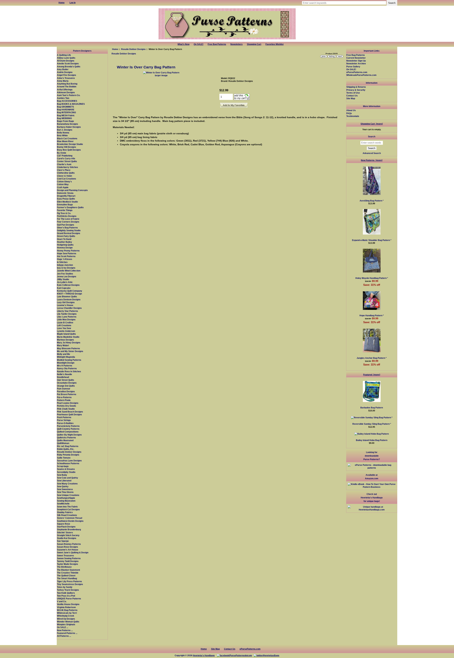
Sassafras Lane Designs (69, 460)
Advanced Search (372, 153)
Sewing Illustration (66, 501)
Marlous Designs (65, 340)
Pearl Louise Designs (67, 403)
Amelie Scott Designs (68, 63)
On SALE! (198, 44)
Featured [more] (371, 374)
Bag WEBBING (64, 118)
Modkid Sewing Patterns (69, 360)
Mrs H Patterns (64, 365)
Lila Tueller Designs (67, 314)
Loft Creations (64, 325)
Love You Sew (64, 328)
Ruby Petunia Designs (68, 455)
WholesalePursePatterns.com (361, 75)
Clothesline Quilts (66, 173)
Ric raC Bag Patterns (67, 446)
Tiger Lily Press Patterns (69, 581)
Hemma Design (65, 247)
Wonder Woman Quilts (68, 621)
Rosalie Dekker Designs (133, 49)
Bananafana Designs (67, 124)
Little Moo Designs (66, 319)
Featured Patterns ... (67, 633)
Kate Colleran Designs (68, 285)
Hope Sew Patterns (66, 253)
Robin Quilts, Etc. (65, 449)
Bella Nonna (63, 132)
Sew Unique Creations (68, 495)
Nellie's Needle (64, 374)
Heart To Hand (64, 239)
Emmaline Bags (65, 204)
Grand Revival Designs (68, 233)
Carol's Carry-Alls (66, 158)
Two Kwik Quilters (66, 593)
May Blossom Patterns (68, 348)
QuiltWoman (63, 443)
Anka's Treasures (66, 78)
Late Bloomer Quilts (67, 296)
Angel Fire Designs (66, 75)
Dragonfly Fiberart (66, 196)
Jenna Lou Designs (66, 276)
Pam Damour (63, 388)
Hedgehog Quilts (65, 245)
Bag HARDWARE (65, 109)
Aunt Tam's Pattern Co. (68, 95)
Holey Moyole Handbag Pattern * (371, 278)
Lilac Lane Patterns (66, 317)
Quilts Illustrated (65, 440)
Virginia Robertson (66, 607)
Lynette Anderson (66, 331)
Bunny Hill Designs (66, 147)
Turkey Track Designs (68, 590)
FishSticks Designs (66, 216)
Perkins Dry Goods (66, 406)
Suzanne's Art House (67, 550)
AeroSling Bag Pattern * (372, 200)
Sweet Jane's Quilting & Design (72, 552)
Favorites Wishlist (274, 44)
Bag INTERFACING (66, 112)
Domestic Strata (65, 193)
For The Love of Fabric (68, 219)
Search (371, 136)
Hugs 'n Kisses (64, 259)
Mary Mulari (63, 345)
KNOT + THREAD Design (69, 294)
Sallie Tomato (63, 458)
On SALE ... (62, 627)
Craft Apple (62, 187)
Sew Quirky (62, 486)
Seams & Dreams (66, 469)
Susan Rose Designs (67, 547)
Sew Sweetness (65, 489)
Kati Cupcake (64, 288)
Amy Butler (62, 69)
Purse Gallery (353, 66)
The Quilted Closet (66, 575)
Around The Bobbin (66, 86)
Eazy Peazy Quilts (66, 199)
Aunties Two (63, 98)
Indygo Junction (65, 265)
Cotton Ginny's (64, 181)
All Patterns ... (64, 636)
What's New (183, 44)
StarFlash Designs (66, 526)
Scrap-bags (63, 466)
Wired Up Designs (66, 619)
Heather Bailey (64, 242)
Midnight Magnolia (66, 357)
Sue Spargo (63, 541)
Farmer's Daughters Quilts (70, 207)
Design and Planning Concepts (72, 190)
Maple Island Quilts (66, 334)
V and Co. (62, 601)
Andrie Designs (65, 72)
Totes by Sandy (64, 587)
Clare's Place (63, 170)
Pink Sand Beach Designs (70, 411)
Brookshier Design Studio (70, 144)
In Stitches (62, 262)
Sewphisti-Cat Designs (68, 509)
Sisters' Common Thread (69, 518)
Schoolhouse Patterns (68, 463)
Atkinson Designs (66, 92)
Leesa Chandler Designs (69, 308)
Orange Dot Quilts (66, 386)
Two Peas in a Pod (66, 596)
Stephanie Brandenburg (69, 529)
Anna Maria (62, 81)
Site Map (350, 98)
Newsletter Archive (356, 63)
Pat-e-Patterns (64, 397)
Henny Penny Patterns (68, 250)
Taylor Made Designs (67, 564)
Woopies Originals (66, 624)
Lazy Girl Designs (66, 302)
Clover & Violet (64, 176)
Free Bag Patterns (217, 44)
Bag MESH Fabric (66, 115)
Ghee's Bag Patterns (67, 227)
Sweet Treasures (65, 555)
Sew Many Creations (67, 483)
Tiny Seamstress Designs (70, 584)
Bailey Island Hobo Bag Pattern (371, 440)
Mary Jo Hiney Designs (68, 342)
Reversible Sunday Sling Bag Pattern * (371, 424)
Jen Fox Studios (65, 273)
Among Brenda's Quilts (68, 66)
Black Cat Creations (67, 138)
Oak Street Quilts (65, 380)
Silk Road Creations (67, 515)
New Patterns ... (65, 630)
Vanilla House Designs (68, 604)
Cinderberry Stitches (67, 167)
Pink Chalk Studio (66, 409)
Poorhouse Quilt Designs (69, 414)
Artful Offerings (65, 89)
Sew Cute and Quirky (67, 478)
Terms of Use (353, 93)
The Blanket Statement (68, 570)
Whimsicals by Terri (67, 613)
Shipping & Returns (356, 87)
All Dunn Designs (65, 61)
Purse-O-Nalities (65, 423)
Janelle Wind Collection (68, 270)
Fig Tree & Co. (64, 213)
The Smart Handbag (67, 578)
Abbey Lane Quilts (66, 58)
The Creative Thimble (67, 573)
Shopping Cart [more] (372, 124)
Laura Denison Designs (69, 299)
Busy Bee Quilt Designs (69, 150)
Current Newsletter (356, 58)
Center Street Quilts (67, 161)
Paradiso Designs (66, 391)
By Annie (61, 153)
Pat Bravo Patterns (66, 394)
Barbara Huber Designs (69, 127)
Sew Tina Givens (65, 492)
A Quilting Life (64, 55)
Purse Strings (64, 420)
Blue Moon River (65, 141)
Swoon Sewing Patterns (69, 558)
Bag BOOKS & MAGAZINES (71, 104)
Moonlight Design (65, 363)
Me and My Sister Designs (70, 351)
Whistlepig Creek (65, 616)
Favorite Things (65, 210)
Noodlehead (63, 377)
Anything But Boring (67, 84)
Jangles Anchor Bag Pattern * (372, 358)
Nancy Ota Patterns (67, 368)
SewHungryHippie (66, 498)
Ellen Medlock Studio (67, 202)
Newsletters (236, 44)
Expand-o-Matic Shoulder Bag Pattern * (371, 240)
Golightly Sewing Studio (69, 230)
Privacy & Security (355, 90)
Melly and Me (63, 354)
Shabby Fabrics (65, 512)
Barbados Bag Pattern (371, 407)
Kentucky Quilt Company (69, 291)
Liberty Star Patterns (67, 311)
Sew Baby (62, 475)
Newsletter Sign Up (356, 61)
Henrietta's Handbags (204, 655)
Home (115, 49)
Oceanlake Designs (67, 383)
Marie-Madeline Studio (68, 337)
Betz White (62, 135)
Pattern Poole (64, 400)
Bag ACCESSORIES (67, 101)
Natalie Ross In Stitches (69, 371)
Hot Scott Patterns (66, 256)
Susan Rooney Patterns (69, 544)
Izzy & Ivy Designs (66, 268)
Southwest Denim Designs (70, 521)
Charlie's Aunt (64, 164)
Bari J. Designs (64, 130)
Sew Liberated (64, 480)
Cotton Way (63, 184)
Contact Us (352, 95)
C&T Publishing (64, 155)
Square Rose (63, 524)
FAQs (349, 113)
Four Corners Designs (68, 222)
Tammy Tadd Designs (68, 561)
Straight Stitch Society (68, 535)
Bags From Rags (65, 121)
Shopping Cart (254, 44)
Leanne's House (65, 305)
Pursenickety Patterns (68, 426)
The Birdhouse (64, 567)
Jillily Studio (63, 279)
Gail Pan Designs (65, 225)
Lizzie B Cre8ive (65, 322)
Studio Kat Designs (66, 538)
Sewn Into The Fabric (67, 506)
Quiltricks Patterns (66, 437)
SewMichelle (63, 503)
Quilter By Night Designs (69, 435)
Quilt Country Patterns (68, 429)
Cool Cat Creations (66, 179)
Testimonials (352, 116)
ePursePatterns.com (356, 72)
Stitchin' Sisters (65, 532)
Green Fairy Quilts (66, 236)
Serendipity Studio (66, 472)
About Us (351, 110)
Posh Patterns (64, 417)
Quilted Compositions (68, 432)
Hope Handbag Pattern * (371, 315)
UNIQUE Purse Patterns (69, 598)
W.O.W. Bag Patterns (67, 610)
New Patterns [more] (371, 160)
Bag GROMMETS (65, 107)
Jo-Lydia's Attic (65, 282)
